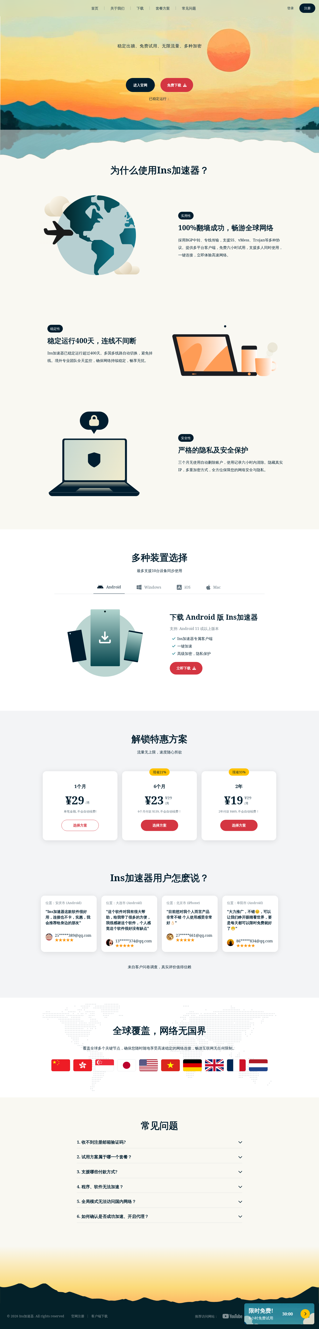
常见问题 (189, 8)
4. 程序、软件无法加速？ (100, 1186)
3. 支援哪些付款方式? (97, 1171)
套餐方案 (163, 8)
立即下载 (184, 668)
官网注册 (77, 1316)
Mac (217, 587)
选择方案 (80, 825)
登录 (290, 8)
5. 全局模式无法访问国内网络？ (106, 1201)
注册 (307, 8)
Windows (152, 587)
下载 (140, 8)
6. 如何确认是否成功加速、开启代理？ (113, 1216)
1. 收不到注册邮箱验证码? (101, 1142)
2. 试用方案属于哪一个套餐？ (104, 1156)
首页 (94, 8)
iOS (187, 587)
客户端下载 (99, 1316)
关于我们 (117, 8)
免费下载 (175, 85)
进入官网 (140, 85)
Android (113, 587)
